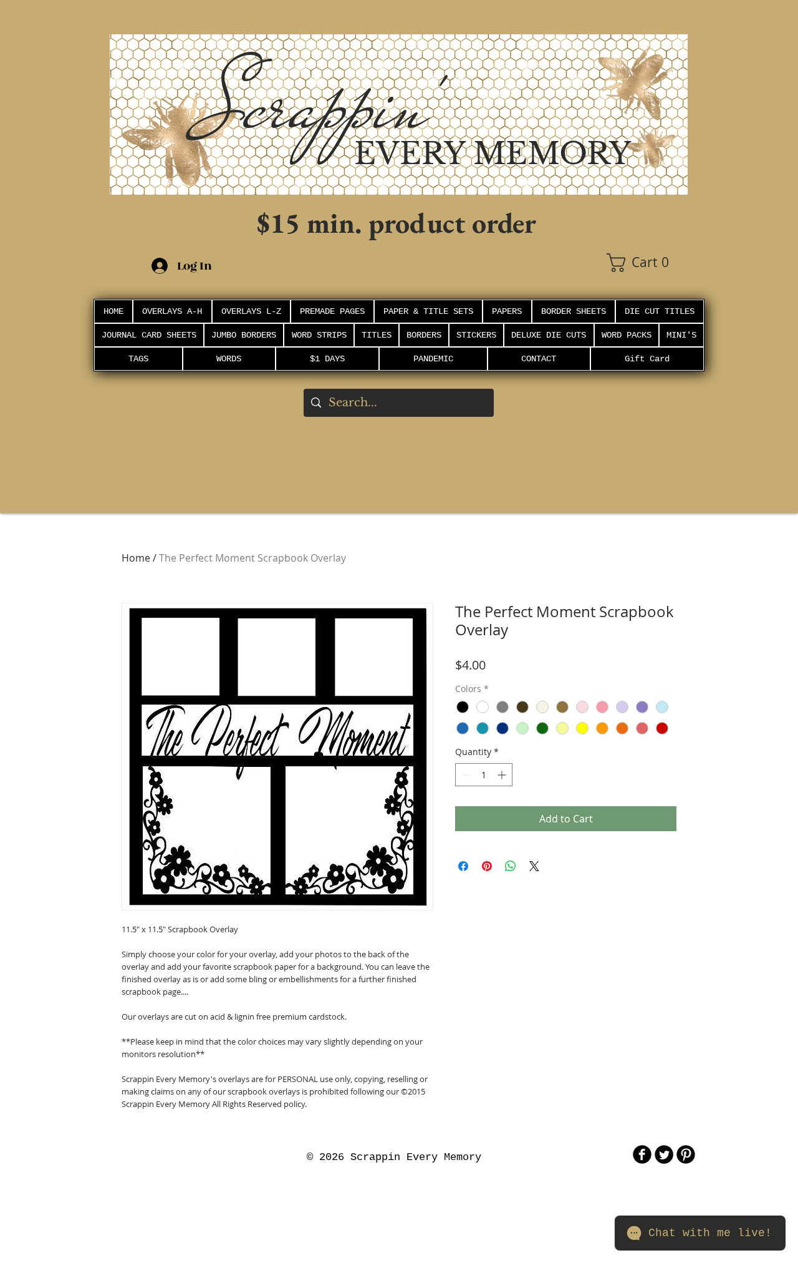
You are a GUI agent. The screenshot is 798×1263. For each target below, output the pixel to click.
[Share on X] (534, 866)
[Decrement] (465, 775)
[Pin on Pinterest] (486, 866)
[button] (647, 262)
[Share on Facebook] (463, 866)
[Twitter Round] (664, 1154)
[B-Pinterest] (685, 1154)
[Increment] (503, 775)
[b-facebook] (642, 1154)
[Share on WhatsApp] (510, 866)
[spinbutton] (484, 775)
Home (136, 558)
